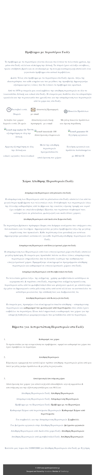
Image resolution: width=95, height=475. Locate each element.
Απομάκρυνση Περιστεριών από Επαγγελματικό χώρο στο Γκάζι (47, 245)
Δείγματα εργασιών (74, 425)
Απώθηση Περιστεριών (49, 357)
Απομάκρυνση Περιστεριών (65, 398)
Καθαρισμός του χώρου (49, 339)
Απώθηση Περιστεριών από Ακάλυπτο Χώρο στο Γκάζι (48, 219)
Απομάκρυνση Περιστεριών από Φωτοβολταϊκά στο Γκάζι (47, 271)
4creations (48, 471)
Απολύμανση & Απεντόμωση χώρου (49, 378)
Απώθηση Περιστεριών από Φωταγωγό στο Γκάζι (47, 298)
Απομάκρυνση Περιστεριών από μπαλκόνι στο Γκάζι (47, 192)
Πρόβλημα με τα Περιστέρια (65, 404)
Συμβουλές (73, 419)
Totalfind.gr (65, 471)
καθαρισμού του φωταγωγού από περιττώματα (47, 307)
